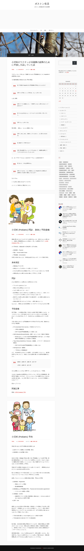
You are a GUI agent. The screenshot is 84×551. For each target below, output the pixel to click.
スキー (62, 113)
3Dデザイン (51, 30)
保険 (74, 192)
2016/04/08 (21, 234)
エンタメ (62, 110)
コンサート (61, 180)
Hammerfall (62, 168)
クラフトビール (66, 178)
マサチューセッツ (69, 190)
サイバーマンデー (68, 180)
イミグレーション (64, 107)
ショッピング (63, 127)
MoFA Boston (62, 172)
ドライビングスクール (63, 186)
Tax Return (72, 174)
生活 (36, 441)
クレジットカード (65, 142)
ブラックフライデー (62, 188)
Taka (13, 69)
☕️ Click (67, 72)
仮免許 (70, 192)
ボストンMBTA (70, 188)
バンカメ (70, 186)
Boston (69, 164)
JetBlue (67, 168)
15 (75, 90)
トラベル (62, 133)
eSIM (66, 166)
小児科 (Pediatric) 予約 (20, 392)
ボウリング (63, 119)
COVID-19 (61, 166)
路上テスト (74, 194)
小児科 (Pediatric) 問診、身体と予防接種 (31, 230)
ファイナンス (63, 139)
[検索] (74, 63)
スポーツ (63, 116)
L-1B (72, 168)
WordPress (38, 548)
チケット (67, 182)
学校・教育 (62, 148)
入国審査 (60, 194)
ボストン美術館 (62, 190)
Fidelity (70, 166)
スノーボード (61, 182)
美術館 (62, 124)
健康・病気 (33, 69)
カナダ (60, 178)
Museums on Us (70, 172)
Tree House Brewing (63, 176)
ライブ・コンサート (65, 122)
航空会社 (63, 136)
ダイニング (62, 130)
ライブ (67, 192)
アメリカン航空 (72, 176)
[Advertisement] (42, 19)
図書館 (65, 194)
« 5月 (60, 101)
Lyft (69, 170)
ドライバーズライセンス (63, 184)
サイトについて (33, 30)
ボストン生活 (42, 3)
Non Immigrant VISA (63, 174)
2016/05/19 (21, 69)
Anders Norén (50, 548)
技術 (45, 30)
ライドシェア (61, 192)
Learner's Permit (63, 170)
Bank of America (63, 164)
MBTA (73, 170)
